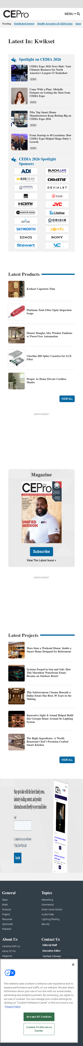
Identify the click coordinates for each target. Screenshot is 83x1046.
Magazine (7, 956)
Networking (47, 900)
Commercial (48, 905)
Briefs (5, 905)
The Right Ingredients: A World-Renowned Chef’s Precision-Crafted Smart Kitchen (47, 741)
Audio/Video (48, 914)
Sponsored (7, 924)
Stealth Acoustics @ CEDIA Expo (55, 23)
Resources (7, 919)
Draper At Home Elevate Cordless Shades (46, 380)
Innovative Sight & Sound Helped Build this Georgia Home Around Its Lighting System (50, 718)
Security (46, 924)
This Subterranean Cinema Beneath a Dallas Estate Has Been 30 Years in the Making (49, 695)
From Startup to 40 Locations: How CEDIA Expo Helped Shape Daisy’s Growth (50, 138)
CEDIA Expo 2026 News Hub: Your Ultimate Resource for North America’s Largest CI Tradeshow (50, 69)
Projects (6, 914)
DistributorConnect (24, 23)
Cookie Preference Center (39, 1029)
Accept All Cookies (39, 1016)
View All (67, 398)
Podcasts (6, 929)
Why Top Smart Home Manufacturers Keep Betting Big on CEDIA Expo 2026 (50, 115)
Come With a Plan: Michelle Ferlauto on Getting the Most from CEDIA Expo (50, 92)
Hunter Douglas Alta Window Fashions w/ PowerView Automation (49, 334)
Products (6, 909)
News (33, 79)
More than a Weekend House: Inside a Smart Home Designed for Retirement (49, 649)
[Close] (73, 964)
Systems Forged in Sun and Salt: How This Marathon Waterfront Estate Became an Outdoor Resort (49, 672)
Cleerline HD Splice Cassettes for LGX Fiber (49, 357)
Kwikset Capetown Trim (41, 289)
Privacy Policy (12, 1006)
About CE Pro (9, 951)
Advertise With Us (11, 946)
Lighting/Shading (50, 919)
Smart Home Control (52, 909)
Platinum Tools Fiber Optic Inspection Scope (49, 311)
